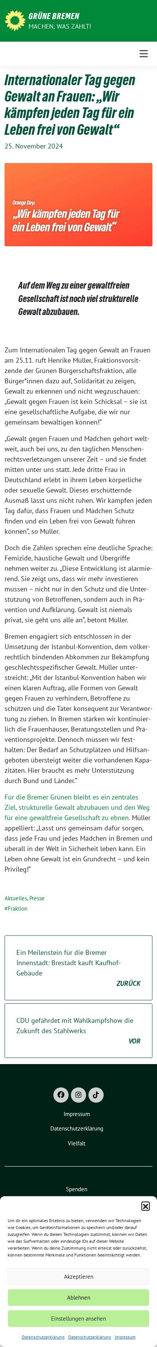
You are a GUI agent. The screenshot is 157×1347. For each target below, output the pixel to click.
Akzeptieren (78, 1276)
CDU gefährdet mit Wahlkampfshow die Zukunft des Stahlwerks (78, 1030)
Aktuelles (16, 898)
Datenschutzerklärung (43, 1337)
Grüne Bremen (54, 16)
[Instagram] (78, 1095)
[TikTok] (96, 1095)
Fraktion (17, 908)
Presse (37, 898)
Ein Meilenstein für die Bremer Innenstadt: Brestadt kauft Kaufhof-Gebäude (78, 968)
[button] (145, 1206)
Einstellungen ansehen (78, 1318)
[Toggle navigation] (143, 53)
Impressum (125, 1337)
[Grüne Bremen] (15, 20)
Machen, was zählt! (60, 26)
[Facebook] (61, 1095)
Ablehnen (78, 1297)
